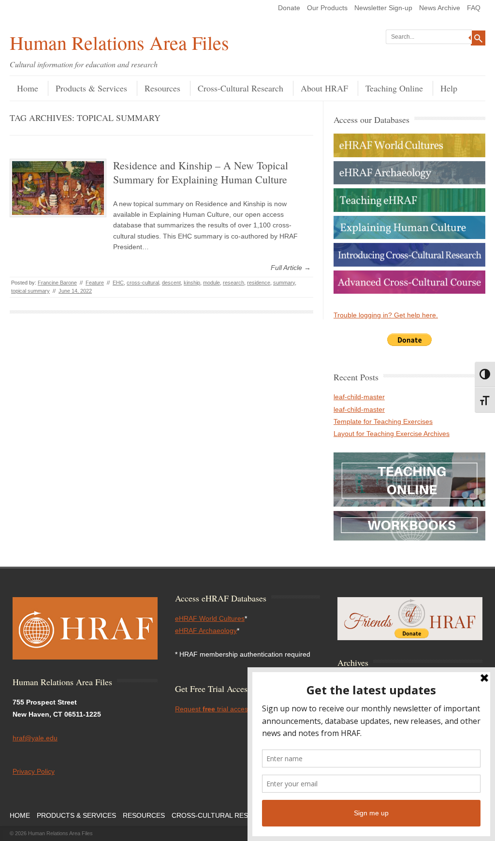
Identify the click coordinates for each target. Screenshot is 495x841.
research (233, 282)
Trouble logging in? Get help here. (386, 315)
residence (258, 282)
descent (171, 282)
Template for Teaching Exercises (383, 421)
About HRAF (324, 88)
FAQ (473, 8)
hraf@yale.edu (35, 738)
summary (284, 282)
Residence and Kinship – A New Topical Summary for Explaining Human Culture (200, 172)
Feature (95, 282)
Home (27, 88)
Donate (289, 8)
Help (448, 88)
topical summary (30, 291)
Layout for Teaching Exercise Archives (392, 433)
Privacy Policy (34, 771)
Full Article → (291, 267)
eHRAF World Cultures (210, 618)
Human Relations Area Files (119, 42)
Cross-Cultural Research (240, 88)
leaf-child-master (359, 397)
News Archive (439, 8)
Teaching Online (394, 88)
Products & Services (91, 88)
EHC (118, 282)
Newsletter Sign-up (383, 8)
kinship (192, 282)
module (211, 282)
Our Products (327, 8)
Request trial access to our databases (240, 709)
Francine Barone (57, 282)
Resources (162, 88)
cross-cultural (143, 282)
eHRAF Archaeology (206, 630)
